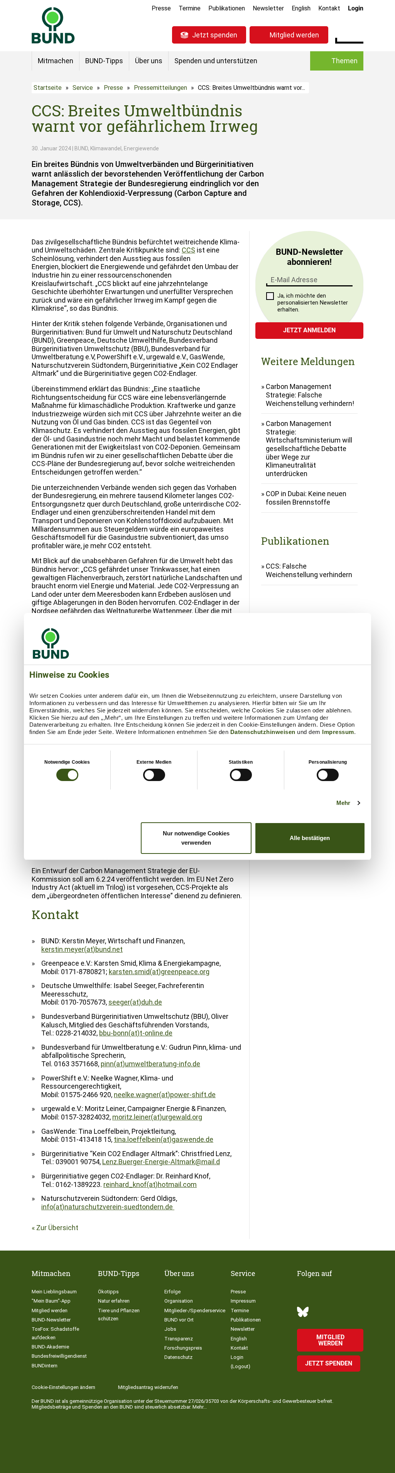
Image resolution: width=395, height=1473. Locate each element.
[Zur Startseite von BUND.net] (53, 25)
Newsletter (268, 8)
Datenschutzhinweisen (262, 732)
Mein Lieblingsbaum (54, 1292)
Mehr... (199, 1407)
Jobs (170, 1329)
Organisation (178, 1301)
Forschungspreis (183, 1348)
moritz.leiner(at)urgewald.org (157, 1117)
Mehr (343, 803)
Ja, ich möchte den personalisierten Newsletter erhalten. (312, 302)
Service (83, 87)
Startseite (48, 87)
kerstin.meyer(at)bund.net (82, 949)
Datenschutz (178, 1357)
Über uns (148, 61)
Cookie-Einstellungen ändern (63, 1387)
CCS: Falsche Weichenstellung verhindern (309, 570)
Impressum (338, 732)
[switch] (154, 775)
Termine (190, 8)
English (301, 8)
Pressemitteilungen (160, 87)
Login (355, 8)
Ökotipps (108, 1292)
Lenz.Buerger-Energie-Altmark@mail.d (161, 1162)
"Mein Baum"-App (51, 1301)
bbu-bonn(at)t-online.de (135, 1033)
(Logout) (240, 1366)
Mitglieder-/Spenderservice (194, 1310)
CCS (188, 250)
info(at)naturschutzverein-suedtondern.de (107, 1207)
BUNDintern (44, 1366)
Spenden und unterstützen (215, 61)
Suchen (357, 34)
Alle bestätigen (310, 838)
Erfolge (172, 1292)
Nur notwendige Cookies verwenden (196, 838)
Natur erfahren (114, 1301)
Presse (161, 8)
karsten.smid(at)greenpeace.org (159, 972)
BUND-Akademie (50, 1347)
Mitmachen (55, 61)
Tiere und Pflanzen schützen (119, 1315)
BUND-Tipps (104, 61)
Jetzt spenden (214, 35)
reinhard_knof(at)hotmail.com (150, 1184)
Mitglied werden (294, 35)
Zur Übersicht (57, 1228)
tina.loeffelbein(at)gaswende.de (163, 1139)
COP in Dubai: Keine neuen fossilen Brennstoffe (306, 498)
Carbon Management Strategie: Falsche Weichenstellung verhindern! (310, 394)
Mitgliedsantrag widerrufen (148, 1387)
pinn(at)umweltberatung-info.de (150, 1064)
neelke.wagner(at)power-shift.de (165, 1095)
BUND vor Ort (179, 1320)
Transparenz (178, 1339)
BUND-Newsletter (51, 1320)
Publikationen (226, 8)
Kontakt (329, 8)
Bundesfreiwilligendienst (59, 1356)
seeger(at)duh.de (135, 1002)
